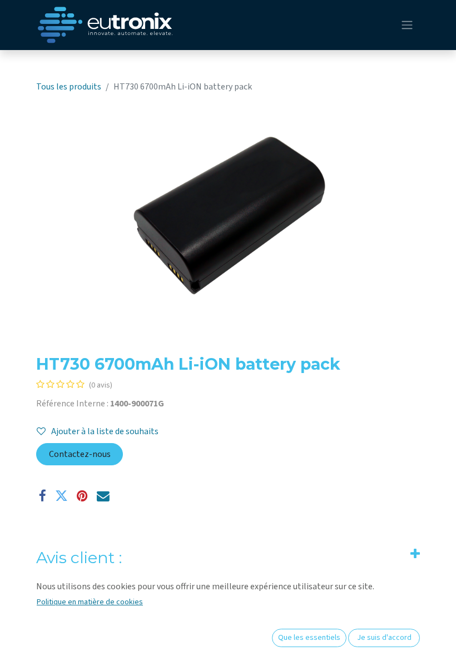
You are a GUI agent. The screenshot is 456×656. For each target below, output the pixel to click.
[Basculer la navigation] (407, 25)
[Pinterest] (82, 496)
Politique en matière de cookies (90, 602)
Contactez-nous (80, 454)
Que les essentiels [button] (309, 637)
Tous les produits (68, 87)
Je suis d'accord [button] (384, 637)
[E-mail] (103, 496)
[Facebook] (42, 496)
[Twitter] (61, 496)
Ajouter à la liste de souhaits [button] (104, 431)
